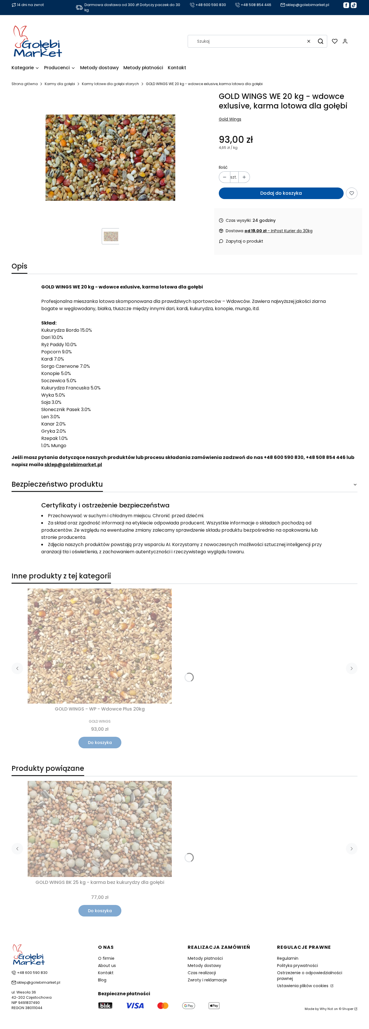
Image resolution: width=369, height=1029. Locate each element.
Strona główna (25, 83)
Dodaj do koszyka (281, 193)
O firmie (106, 958)
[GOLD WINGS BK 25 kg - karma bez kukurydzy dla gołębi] (100, 829)
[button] (320, 41)
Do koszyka (100, 742)
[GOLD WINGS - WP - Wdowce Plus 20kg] (100, 646)
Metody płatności (205, 958)
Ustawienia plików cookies (303, 986)
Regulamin (287, 958)
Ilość (223, 167)
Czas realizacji (202, 973)
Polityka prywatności (297, 965)
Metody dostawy (204, 965)
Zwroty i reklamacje (207, 980)
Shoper (347, 1008)
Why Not (326, 1008)
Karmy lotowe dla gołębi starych (110, 83)
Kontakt (106, 973)
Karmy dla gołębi (60, 83)
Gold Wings (230, 119)
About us (107, 965)
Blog (102, 980)
